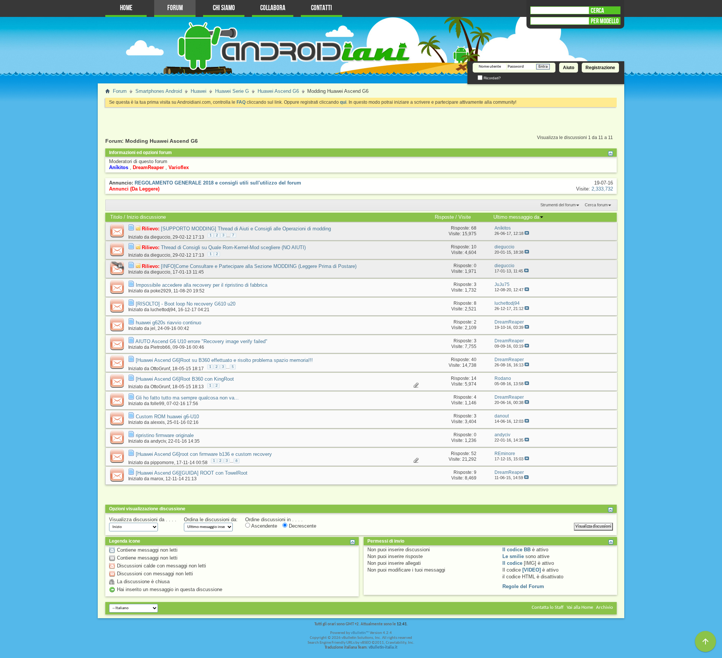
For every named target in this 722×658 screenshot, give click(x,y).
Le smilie (513, 556)
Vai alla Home (580, 607)
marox (156, 478)
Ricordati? (491, 78)
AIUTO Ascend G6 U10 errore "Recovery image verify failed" (201, 341)
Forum (175, 8)
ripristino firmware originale (165, 435)
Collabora (272, 8)
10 (473, 247)
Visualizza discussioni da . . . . (142, 519)
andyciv (158, 441)
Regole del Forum (523, 586)
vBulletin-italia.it (383, 648)
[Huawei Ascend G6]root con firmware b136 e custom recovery (204, 454)
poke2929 (160, 290)
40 (473, 359)
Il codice (512, 563)
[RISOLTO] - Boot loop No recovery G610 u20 (185, 304)
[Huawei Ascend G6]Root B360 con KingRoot (185, 379)
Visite (464, 217)
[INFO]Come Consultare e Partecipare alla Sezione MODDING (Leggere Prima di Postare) (258, 266)
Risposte (444, 217)
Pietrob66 (160, 347)
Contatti (321, 8)
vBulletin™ (360, 633)
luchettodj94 (163, 309)
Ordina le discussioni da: (211, 519)
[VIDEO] (531, 570)
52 (473, 453)
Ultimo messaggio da (516, 217)
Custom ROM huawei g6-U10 (167, 416)
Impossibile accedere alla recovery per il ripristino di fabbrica (201, 285)
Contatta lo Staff (548, 607)
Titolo (116, 217)
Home (126, 8)
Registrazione (600, 67)
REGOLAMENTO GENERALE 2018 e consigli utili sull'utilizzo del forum (218, 183)
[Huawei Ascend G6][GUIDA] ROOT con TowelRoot (191, 473)
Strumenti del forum (558, 205)
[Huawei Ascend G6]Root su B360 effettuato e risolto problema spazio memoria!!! (224, 360)
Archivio (604, 607)
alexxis (157, 422)
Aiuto (568, 67)
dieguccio (160, 236)
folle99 (157, 403)
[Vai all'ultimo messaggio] (527, 233)
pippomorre (162, 462)
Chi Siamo (224, 8)
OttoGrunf (160, 368)
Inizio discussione (146, 217)
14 (473, 378)
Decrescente (301, 526)
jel (152, 328)
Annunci (119, 189)
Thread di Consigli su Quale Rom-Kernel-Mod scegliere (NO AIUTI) (233, 247)
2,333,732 (602, 189)
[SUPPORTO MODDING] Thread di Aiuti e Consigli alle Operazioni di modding (246, 228)
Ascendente (263, 526)
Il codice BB (516, 549)
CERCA (597, 10)
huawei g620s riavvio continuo (168, 322)
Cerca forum (596, 205)
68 (473, 228)
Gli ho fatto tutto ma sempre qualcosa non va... (187, 398)
